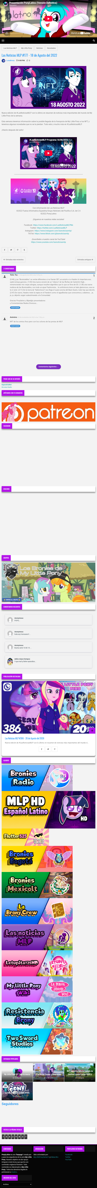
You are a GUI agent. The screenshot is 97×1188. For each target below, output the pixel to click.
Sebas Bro (54, 1157)
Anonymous (18, 618)
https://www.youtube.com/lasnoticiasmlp (48, 242)
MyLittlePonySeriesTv (41, 1157)
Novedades (51, 48)
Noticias (39, 48)
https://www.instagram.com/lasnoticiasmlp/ (53, 231)
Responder (15, 307)
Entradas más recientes (14, 260)
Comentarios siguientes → (49, 367)
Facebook (68, 1155)
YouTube (68, 1159)
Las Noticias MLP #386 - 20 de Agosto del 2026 (24, 738)
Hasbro (14, 1172)
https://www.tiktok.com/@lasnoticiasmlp (52, 233)
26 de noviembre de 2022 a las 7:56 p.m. (31, 317)
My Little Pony (26, 48)
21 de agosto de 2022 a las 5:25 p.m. (30, 275)
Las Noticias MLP (10, 48)
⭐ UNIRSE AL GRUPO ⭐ (12, 600)
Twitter (67, 1157)
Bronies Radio (7, 387)
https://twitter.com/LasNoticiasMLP (52, 228)
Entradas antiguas (84, 260)
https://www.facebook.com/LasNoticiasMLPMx (53, 225)
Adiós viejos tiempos (22, 659)
